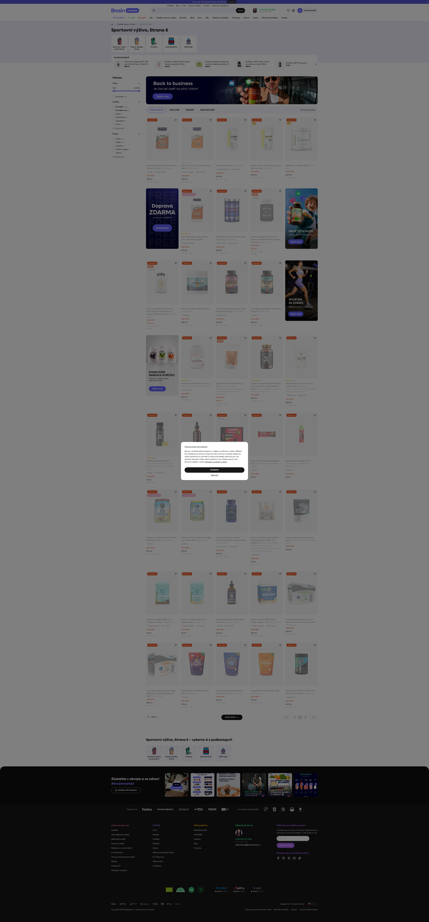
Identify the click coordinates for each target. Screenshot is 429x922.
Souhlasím (214, 470)
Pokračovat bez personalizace (196, 447)
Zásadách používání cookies (216, 462)
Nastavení (214, 475)
